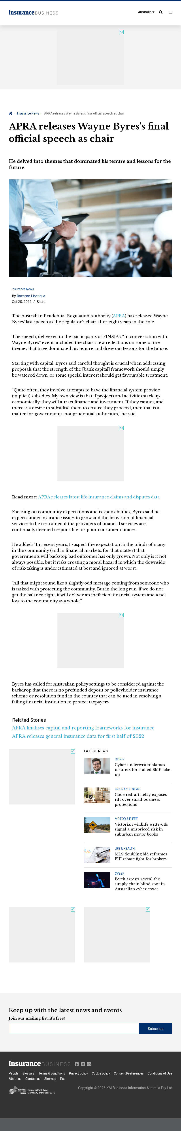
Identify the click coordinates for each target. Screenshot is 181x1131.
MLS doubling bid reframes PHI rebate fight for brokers (141, 856)
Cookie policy (101, 1073)
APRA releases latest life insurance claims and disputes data (99, 497)
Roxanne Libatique (31, 296)
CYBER (119, 759)
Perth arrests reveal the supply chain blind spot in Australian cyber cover (140, 884)
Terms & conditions (51, 1073)
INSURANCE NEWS (127, 789)
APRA (119, 316)
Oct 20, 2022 (22, 302)
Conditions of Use (160, 1073)
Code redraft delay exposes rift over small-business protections (141, 799)
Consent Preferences (129, 1073)
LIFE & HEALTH (125, 848)
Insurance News (28, 113)
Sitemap (50, 1078)
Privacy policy (78, 1073)
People (14, 1073)
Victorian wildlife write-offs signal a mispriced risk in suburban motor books (141, 829)
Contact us (32, 1078)
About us (15, 1078)
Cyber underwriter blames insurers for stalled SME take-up (143, 770)
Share (41, 302)
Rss (62, 1078)
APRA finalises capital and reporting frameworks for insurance (83, 728)
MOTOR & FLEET (126, 819)
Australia (145, 12)
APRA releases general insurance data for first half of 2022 (78, 736)
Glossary (28, 1073)
